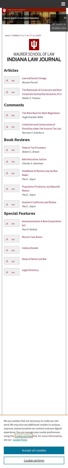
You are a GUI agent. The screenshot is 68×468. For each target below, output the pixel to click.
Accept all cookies (34, 450)
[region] (34, 441)
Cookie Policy (20, 439)
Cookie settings (23, 435)
